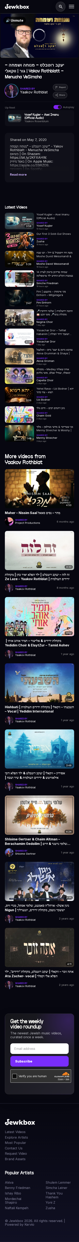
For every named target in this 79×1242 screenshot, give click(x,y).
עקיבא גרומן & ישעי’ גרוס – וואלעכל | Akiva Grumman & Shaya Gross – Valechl (54, 351)
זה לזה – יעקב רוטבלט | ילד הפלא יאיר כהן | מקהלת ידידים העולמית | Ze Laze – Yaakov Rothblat (37, 577)
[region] (39, 35)
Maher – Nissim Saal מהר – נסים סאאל (32, 513)
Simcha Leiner (56, 1188)
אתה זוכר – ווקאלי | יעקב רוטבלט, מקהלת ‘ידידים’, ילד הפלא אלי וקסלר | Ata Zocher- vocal (39, 973)
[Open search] (60, 6)
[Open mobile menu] (71, 6)
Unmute (14, 20)
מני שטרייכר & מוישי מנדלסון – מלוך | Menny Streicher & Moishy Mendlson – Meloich (54, 428)
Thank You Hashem (54, 1195)
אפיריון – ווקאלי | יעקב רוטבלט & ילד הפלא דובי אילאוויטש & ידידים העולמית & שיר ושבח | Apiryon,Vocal (35, 775)
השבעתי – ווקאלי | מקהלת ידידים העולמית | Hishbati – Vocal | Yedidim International (39, 709)
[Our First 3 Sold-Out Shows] (19, 240)
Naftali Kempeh (16, 1208)
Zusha (50, 1208)
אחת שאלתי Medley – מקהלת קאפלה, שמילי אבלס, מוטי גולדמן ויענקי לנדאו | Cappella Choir (53, 371)
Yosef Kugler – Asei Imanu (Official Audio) (52, 216)
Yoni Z (50, 1202)
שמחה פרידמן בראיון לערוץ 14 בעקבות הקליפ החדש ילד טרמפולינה (54, 273)
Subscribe (23, 1061)
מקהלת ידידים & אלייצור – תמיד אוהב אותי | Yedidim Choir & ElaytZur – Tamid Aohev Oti (37, 643)
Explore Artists (16, 1137)
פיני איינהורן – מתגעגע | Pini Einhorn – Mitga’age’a (51, 293)
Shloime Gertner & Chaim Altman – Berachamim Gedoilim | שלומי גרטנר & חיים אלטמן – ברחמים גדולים (36, 841)
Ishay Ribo (13, 1193)
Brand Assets (15, 1159)
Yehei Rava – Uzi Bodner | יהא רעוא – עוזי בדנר (55, 390)
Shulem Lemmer (58, 1182)
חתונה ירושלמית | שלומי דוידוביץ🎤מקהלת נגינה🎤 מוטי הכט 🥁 (54, 312)
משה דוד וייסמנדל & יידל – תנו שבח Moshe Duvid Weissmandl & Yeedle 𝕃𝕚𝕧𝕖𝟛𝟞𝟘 (54, 254)
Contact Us (13, 1148)
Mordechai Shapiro (13, 1200)
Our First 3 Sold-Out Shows (53, 233)
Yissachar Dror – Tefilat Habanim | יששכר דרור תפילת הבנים (52, 332)
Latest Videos (15, 1132)
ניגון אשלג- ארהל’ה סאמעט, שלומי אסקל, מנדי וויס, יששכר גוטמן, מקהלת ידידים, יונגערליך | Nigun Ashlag (37, 907)
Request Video (16, 1154)
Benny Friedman (17, 1188)
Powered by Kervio (19, 1224)
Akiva (9, 1182)
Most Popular (15, 1143)
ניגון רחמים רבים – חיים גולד (50, 408)
